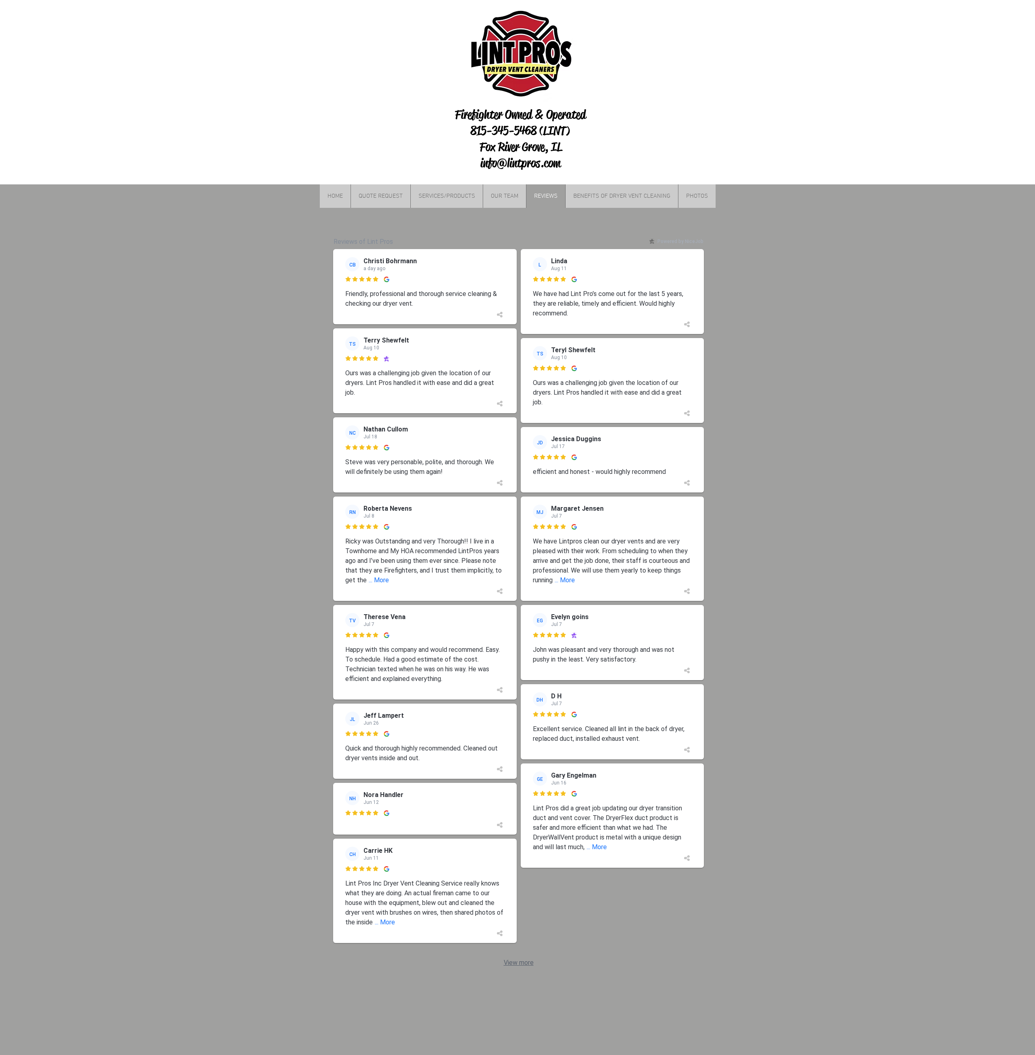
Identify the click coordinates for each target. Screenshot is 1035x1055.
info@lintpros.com (520, 163)
